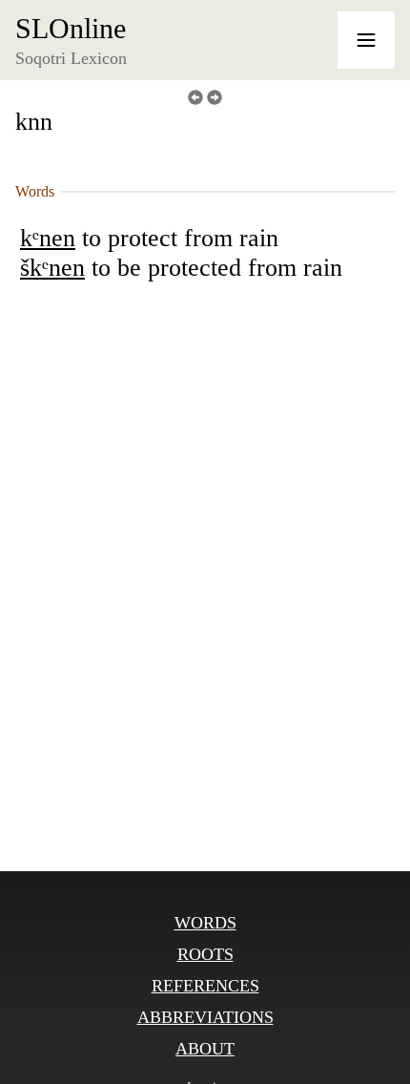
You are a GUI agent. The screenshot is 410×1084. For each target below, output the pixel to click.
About (205, 1048)
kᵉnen (47, 238)
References (205, 985)
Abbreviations (205, 1017)
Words (205, 922)
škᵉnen (52, 267)
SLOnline (70, 28)
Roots (205, 954)
